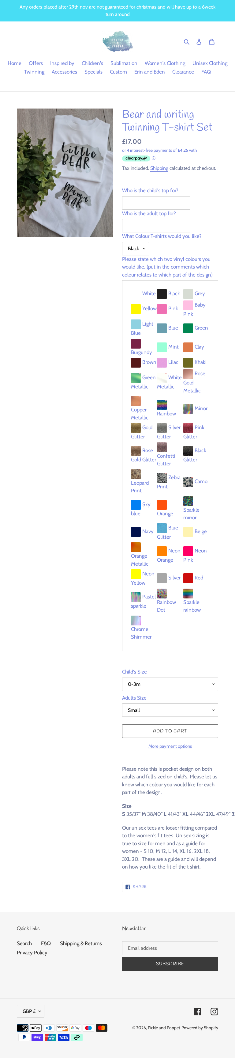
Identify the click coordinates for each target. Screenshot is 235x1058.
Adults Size (134, 698)
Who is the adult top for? (149, 213)
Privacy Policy (32, 952)
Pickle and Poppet (164, 1027)
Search (24, 943)
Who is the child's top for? (150, 190)
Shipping (159, 168)
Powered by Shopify (199, 1027)
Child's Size (134, 672)
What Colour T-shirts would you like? (162, 236)
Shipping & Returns (81, 943)
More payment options (170, 746)
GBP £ (29, 1011)
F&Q (46, 943)
